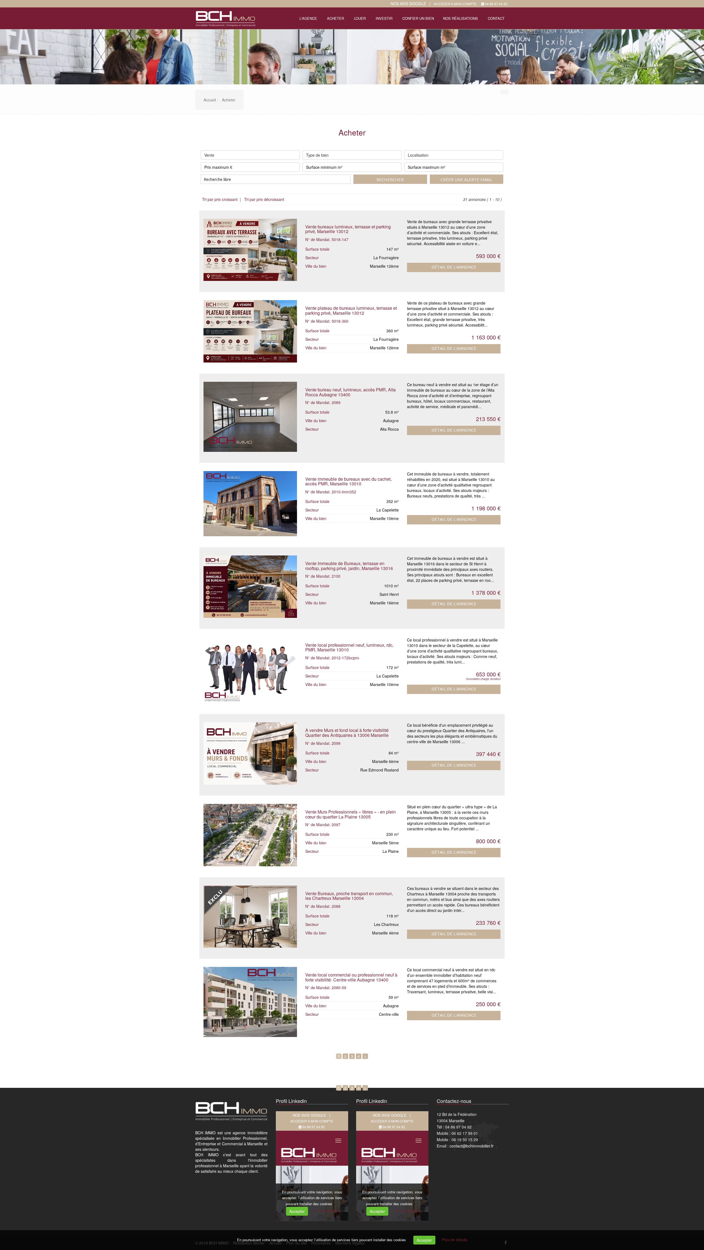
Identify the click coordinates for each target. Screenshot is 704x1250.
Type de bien (317, 155)
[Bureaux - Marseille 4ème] (250, 917)
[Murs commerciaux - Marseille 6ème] (250, 753)
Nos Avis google (408, 3)
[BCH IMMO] (224, 17)
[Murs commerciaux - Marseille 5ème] (250, 835)
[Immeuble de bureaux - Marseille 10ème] (250, 503)
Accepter (424, 1240)
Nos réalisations (460, 18)
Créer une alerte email (467, 179)
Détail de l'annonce (453, 267)
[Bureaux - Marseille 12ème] (250, 250)
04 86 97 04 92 (496, 3)
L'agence (308, 18)
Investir (384, 18)
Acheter (335, 18)
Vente (209, 155)
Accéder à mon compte (455, 3)
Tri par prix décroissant (263, 199)
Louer (360, 18)
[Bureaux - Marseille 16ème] (250, 586)
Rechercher (390, 179)
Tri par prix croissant (220, 199)
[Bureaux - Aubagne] (250, 417)
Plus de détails (454, 1239)
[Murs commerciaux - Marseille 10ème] (250, 670)
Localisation (418, 155)
